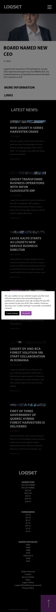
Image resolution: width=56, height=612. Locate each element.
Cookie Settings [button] (12, 313)
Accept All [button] (26, 313)
